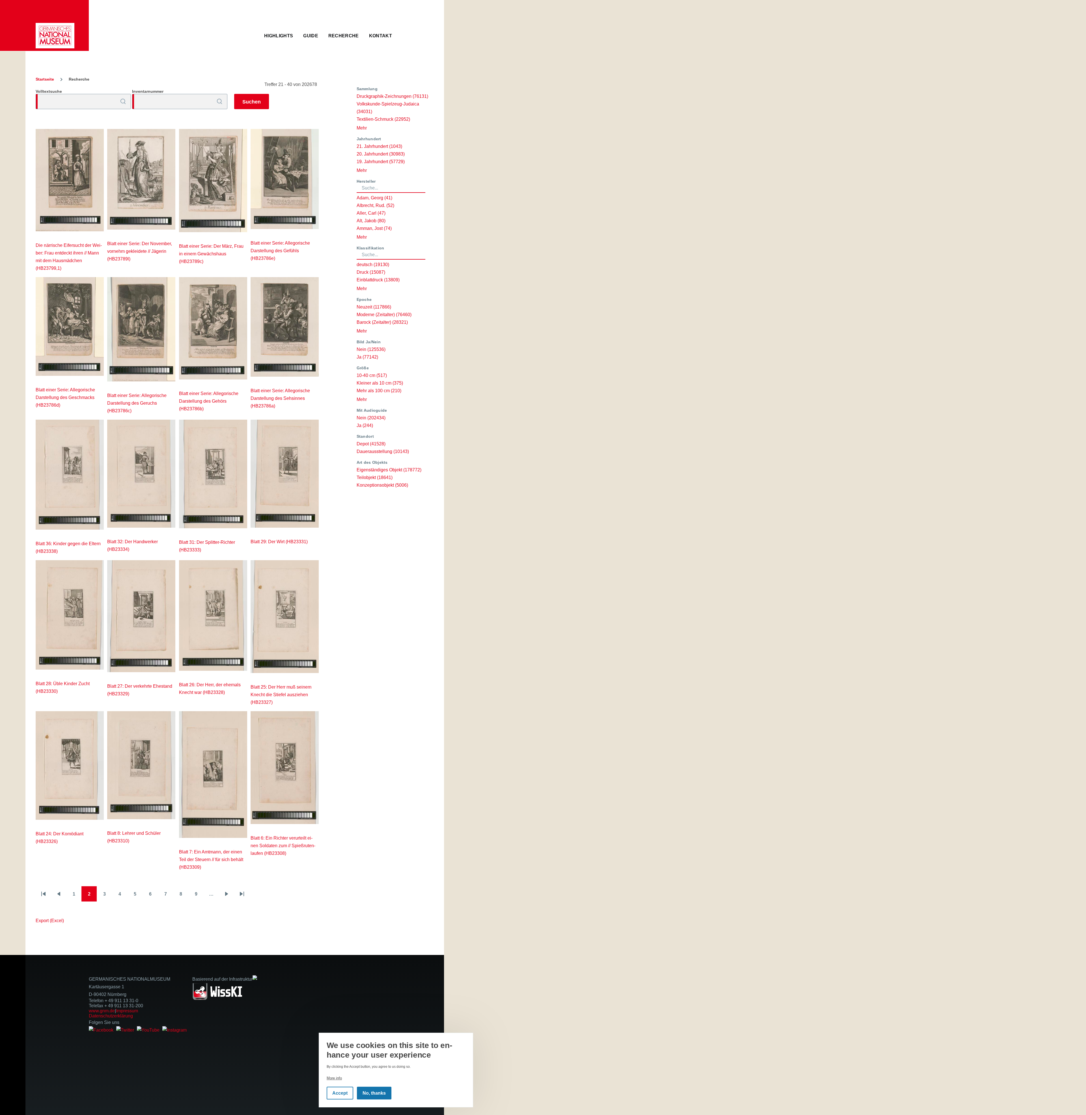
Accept (340, 1093)
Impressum (127, 1010)
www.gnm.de (102, 1010)
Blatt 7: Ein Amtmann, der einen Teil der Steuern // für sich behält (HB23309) (211, 859)
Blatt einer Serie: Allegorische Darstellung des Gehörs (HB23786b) (208, 401)
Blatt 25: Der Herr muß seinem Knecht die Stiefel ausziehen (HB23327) (281, 695)
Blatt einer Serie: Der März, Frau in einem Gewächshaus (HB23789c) (211, 254)
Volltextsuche (49, 91)
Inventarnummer (147, 91)
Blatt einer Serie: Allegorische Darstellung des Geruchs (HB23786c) (137, 403)
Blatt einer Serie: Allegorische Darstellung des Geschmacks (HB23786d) (65, 397)
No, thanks (374, 1093)
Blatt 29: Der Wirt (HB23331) (279, 541)
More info (334, 1078)
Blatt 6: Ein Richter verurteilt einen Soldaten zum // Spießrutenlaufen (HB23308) (283, 846)
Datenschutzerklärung (111, 1015)
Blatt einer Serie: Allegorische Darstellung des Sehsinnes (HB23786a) (280, 398)
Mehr (362, 128)
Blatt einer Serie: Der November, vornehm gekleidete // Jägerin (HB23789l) (139, 251)
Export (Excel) (50, 920)
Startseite (45, 79)
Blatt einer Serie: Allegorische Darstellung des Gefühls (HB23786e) (280, 251)
